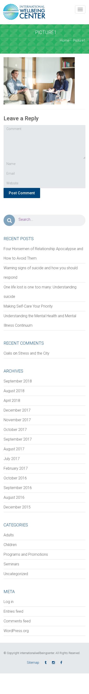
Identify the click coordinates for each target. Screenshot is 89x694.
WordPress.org (16, 631)
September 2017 (18, 439)
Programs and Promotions (26, 554)
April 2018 (12, 400)
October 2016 (15, 478)
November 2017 (17, 420)
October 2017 (15, 429)
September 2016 (18, 488)
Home (64, 40)
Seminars (11, 564)
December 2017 (17, 410)
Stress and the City (33, 353)
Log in (9, 601)
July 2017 (12, 458)
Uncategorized (16, 574)
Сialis (8, 353)
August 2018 (14, 391)
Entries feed (13, 611)
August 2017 (14, 449)
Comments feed (17, 621)
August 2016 (14, 497)
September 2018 (18, 381)
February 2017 (16, 468)
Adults (9, 535)
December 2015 (17, 507)
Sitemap (33, 662)
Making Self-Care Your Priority (28, 306)
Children (10, 544)
